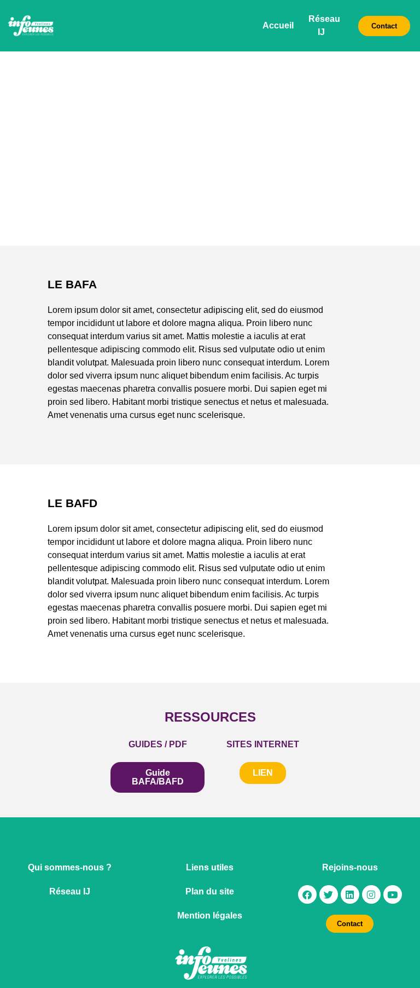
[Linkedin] (350, 894)
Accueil (278, 25)
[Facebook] (307, 894)
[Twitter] (328, 894)
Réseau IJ (69, 891)
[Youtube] (392, 894)
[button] (263, 773)
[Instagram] (371, 894)
